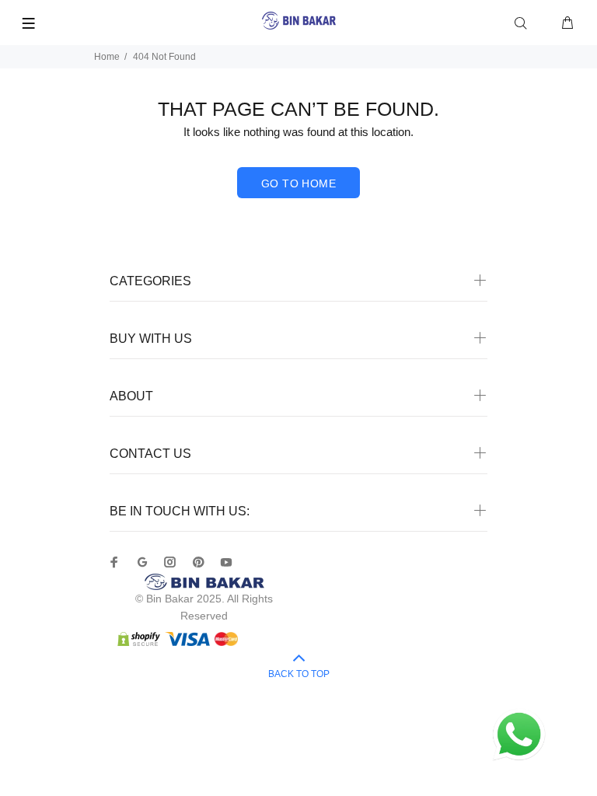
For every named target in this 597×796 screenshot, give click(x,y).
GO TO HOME (298, 183)
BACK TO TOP (299, 674)
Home (107, 56)
